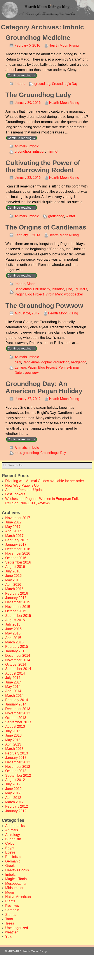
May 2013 (13, 740)
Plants (10, 901)
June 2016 (13, 575)
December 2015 (17, 602)
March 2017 (14, 536)
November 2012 (17, 766)
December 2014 (17, 655)
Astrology (12, 835)
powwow (32, 373)
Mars (83, 289)
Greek (10, 865)
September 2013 (18, 722)
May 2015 (13, 633)
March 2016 (14, 589)
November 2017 (17, 518)
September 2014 (18, 669)
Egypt (9, 848)
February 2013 (16, 753)
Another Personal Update (25, 490)
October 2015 (15, 611)
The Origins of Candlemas (45, 227)
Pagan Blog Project (29, 294)
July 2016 (12, 571)
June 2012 (13, 789)
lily (76, 289)
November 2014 (17, 660)
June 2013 (13, 735)
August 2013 (15, 726)
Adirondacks (15, 826)
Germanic (12, 861)
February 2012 (16, 806)
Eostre (10, 852)
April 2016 (13, 584)
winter (70, 216)
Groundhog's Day (65, 84)
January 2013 (15, 757)
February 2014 (16, 700)
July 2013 (12, 731)
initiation (38, 151)
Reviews (12, 906)
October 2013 (15, 718)
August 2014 (15, 673)
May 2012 (13, 793)
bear (18, 362)
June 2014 (13, 682)
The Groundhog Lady (38, 94)
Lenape (20, 367)
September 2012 (18, 775)
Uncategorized (16, 928)
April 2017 (13, 531)
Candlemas (23, 289)
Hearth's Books (17, 870)
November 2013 (17, 713)
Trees (9, 923)
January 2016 (15, 598)
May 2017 (13, 527)
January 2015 (15, 651)
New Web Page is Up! (22, 485)
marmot (52, 151)
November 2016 (17, 553)
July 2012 (12, 784)
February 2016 (16, 593)
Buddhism (13, 839)
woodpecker (73, 294)
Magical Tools (16, 879)
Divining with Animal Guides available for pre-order (44, 481)
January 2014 (15, 704)
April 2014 (13, 691)
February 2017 (16, 540)
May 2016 (13, 580)
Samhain (12, 910)
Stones (10, 914)
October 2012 (15, 771)
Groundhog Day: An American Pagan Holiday (43, 387)
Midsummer (14, 888)
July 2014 (12, 678)
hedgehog (78, 362)
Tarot (9, 919)
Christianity (41, 289)
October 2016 (15, 558)
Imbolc (20, 84)
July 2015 (12, 624)
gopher (46, 362)
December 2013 (17, 709)
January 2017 (15, 544)
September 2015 (18, 616)
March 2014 (14, 695)
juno (69, 289)
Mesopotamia (15, 883)
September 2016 (18, 562)
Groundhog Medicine (37, 37)
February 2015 (16, 646)
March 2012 (14, 802)
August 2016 (15, 567)
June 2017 (13, 522)
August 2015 (15, 620)
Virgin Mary (54, 294)
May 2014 (13, 686)
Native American (18, 897)
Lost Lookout (15, 494)
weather (11, 932)
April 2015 (13, 638)
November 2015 (17, 607)
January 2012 (15, 811)
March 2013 (14, 749)
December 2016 (17, 549)
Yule (8, 936)
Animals (21, 146)
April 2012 (13, 798)
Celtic (9, 843)
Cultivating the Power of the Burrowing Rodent (42, 166)
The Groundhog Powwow (44, 305)
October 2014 (15, 664)
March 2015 (14, 642)
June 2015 (13, 629)
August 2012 (15, 780)
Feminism (13, 857)
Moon (31, 284)
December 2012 (17, 762)
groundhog (42, 84)
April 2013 (13, 744)
